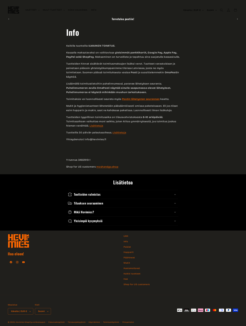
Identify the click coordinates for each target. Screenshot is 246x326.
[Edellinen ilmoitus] (9, 19)
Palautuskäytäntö (56, 322)
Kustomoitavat (132, 268)
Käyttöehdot (94, 322)
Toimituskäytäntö (111, 322)
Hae (126, 279)
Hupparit (129, 252)
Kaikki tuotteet (132, 273)
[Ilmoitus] (237, 19)
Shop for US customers (137, 284)
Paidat (127, 246)
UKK (126, 236)
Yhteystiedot (128, 322)
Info (126, 241)
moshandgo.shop (107, 166)
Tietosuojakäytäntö (77, 322)
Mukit (127, 263)
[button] (32, 10)
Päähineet (129, 257)
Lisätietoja (96, 125)
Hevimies (20, 322)
